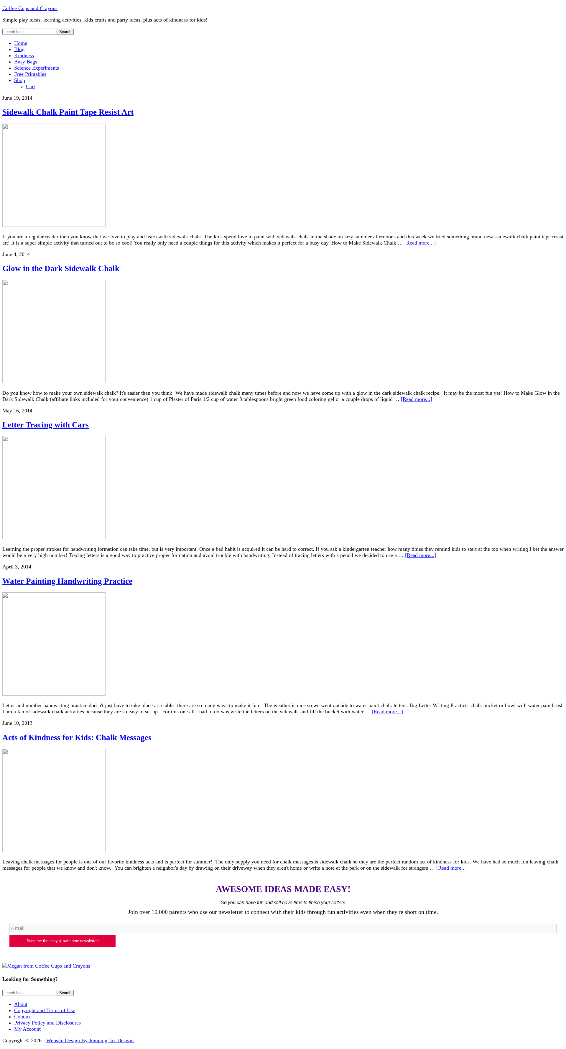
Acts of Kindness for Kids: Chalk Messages (77, 737)
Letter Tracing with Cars (45, 424)
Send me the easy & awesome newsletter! (63, 941)
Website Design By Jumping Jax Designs (90, 1040)
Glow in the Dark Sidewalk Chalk (60, 268)
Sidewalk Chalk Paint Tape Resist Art (68, 112)
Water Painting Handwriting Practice (67, 581)
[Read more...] (420, 243)
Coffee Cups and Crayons (29, 8)
